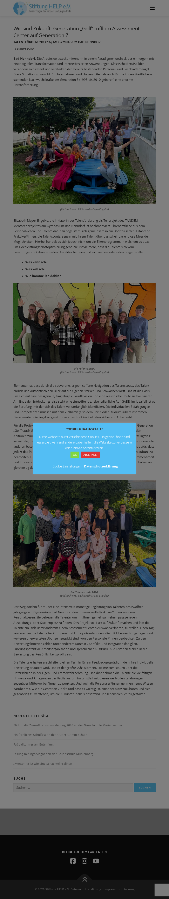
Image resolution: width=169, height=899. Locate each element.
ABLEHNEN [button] (90, 455)
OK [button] (75, 455)
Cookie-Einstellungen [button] (67, 466)
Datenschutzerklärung (101, 466)
